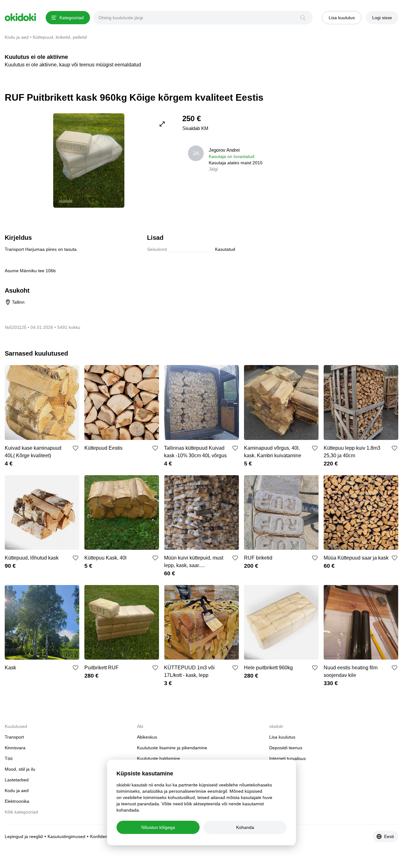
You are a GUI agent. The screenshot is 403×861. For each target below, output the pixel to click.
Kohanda (245, 827)
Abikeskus (147, 737)
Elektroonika (17, 801)
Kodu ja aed (17, 790)
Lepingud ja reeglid (24, 836)
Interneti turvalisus (287, 758)
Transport (14, 737)
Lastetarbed (17, 779)
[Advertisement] (345, 157)
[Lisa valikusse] (75, 448)
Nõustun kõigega (158, 827)
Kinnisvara (15, 747)
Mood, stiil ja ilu (20, 769)
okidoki (20, 17)
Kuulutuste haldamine (158, 758)
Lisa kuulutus (282, 737)
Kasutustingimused (66, 836)
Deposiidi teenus (285, 747)
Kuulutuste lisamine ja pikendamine (172, 747)
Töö (9, 758)
